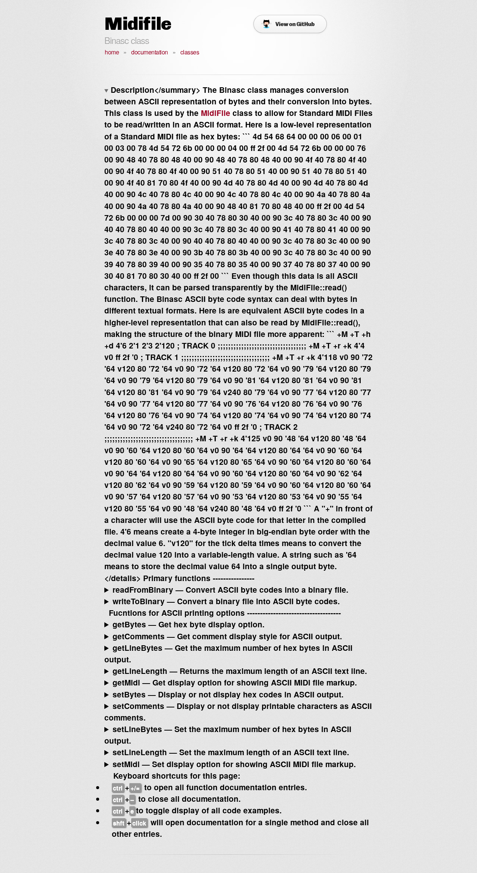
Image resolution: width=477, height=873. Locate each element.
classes (189, 52)
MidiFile (215, 112)
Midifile (137, 23)
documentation (149, 52)
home (112, 52)
